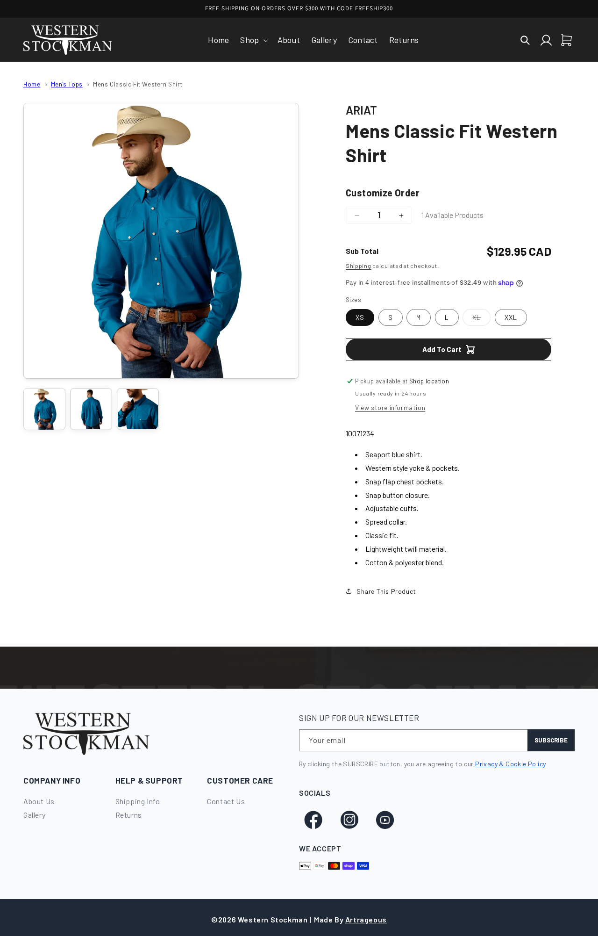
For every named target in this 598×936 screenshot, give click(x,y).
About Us (39, 801)
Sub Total (362, 250)
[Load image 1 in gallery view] (44, 409)
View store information (390, 407)
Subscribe (551, 740)
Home (31, 84)
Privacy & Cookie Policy (510, 764)
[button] (253, 40)
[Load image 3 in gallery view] (137, 409)
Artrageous (366, 919)
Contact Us (226, 801)
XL (481, 319)
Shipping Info (137, 801)
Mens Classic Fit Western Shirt (137, 84)
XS (360, 317)
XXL (511, 317)
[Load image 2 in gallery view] (91, 409)
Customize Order (383, 192)
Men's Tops (67, 84)
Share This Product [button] (386, 591)
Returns (128, 814)
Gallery (34, 814)
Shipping (358, 265)
